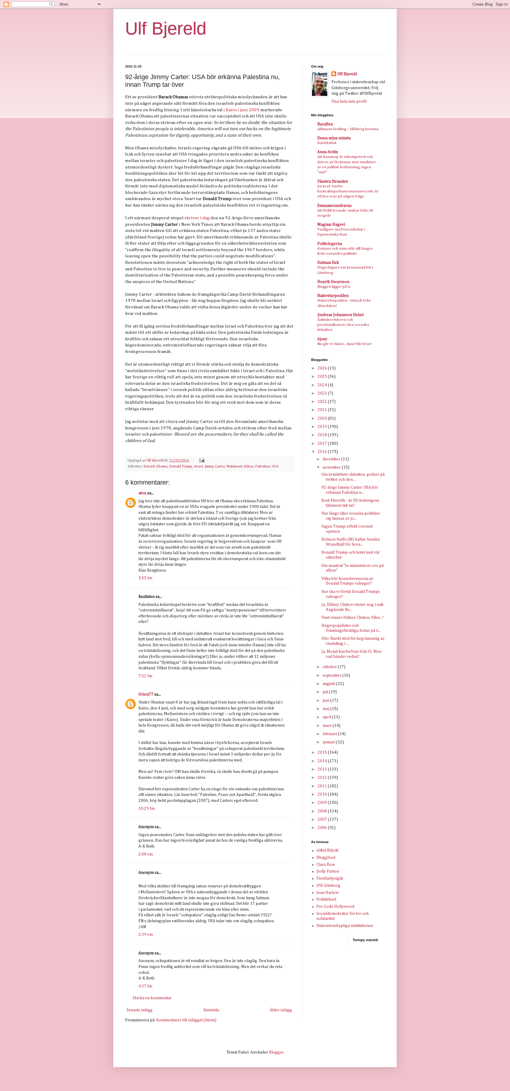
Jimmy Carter (215, 466)
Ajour (322, 339)
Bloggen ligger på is (333, 287)
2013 (323, 769)
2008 (323, 811)
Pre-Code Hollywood (335, 906)
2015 (323, 752)
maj (326, 709)
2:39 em (145, 935)
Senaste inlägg (140, 1010)
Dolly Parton (327, 871)
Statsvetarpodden (333, 296)
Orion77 (145, 694)
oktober (330, 667)
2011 (323, 786)
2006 (323, 828)
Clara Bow (325, 865)
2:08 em (145, 854)
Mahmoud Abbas (239, 466)
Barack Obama (155, 466)
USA (275, 466)
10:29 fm (146, 809)
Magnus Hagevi (331, 225)
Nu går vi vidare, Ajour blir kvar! (344, 344)
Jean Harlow (327, 893)
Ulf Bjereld (165, 28)
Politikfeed (326, 899)
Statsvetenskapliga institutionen (344, 926)
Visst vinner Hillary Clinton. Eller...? (352, 618)
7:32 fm (145, 676)
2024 (323, 385)
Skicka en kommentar (152, 998)
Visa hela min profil (349, 101)
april (327, 717)
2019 (323, 427)
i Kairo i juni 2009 (241, 110)
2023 (323, 393)
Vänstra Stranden (332, 181)
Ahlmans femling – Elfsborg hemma (347, 129)
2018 (323, 435)
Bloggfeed (325, 858)
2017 (323, 443)
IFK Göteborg (328, 886)
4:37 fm (145, 986)
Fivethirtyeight (329, 878)
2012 (323, 778)
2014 (323, 761)
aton (142, 493)
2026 (323, 368)
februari (330, 734)
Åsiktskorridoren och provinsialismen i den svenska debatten (343, 325)
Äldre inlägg (281, 1010)
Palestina (262, 466)
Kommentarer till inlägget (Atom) (186, 1020)
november (332, 467)
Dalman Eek (328, 263)
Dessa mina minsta (334, 138)
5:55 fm (145, 578)
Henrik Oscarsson (333, 282)
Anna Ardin (327, 152)
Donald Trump (180, 466)
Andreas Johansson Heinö (340, 315)
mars (328, 726)
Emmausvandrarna (334, 206)
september (332, 675)
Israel (198, 466)
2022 (323, 402)
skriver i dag (197, 218)
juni (326, 701)
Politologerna (329, 244)
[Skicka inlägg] (201, 460)
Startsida (211, 1010)
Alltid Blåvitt (327, 850)
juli (326, 692)
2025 (323, 376)
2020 (323, 418)
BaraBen (325, 124)
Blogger (276, 1052)
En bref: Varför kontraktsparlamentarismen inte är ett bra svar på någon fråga (347, 191)
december (332, 459)
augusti (329, 684)
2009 (323, 803)
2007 (323, 819)
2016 (323, 452)
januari (329, 742)
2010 (323, 794)
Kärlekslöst (326, 143)
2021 (323, 410)
